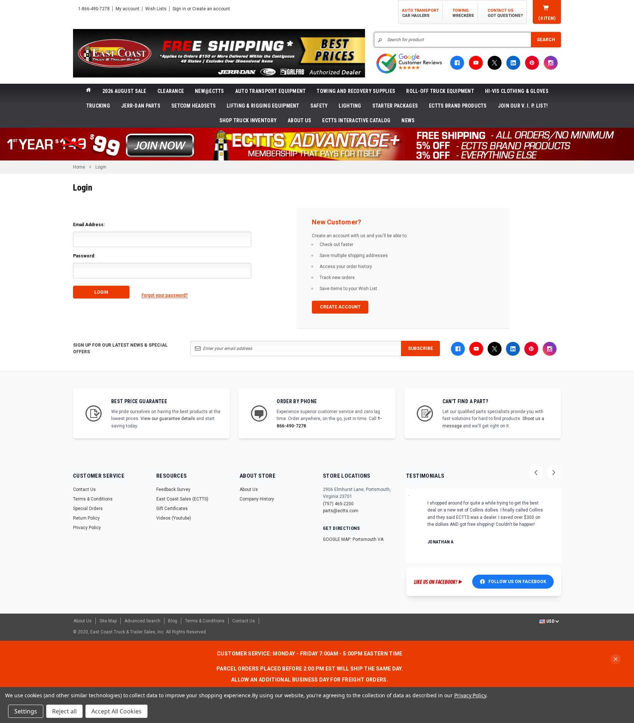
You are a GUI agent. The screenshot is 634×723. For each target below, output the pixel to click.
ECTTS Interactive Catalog (356, 120)
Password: (84, 256)
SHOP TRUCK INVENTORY (248, 120)
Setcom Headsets (193, 106)
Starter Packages (395, 106)
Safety (319, 106)
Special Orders (88, 508)
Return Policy (86, 518)
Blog (172, 620)
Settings (25, 711)
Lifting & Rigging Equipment (263, 106)
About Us (299, 120)
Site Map (108, 620)
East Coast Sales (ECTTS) (182, 499)
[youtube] (476, 63)
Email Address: (89, 224)
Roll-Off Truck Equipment (440, 91)
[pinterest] (532, 63)
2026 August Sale (124, 91)
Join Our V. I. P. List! (523, 106)
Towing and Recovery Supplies (356, 91)
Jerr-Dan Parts (140, 106)
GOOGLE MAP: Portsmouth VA (353, 539)
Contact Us (84, 489)
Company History (257, 499)
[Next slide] (553, 472)
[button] (317, 144)
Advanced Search (142, 620)
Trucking (98, 106)
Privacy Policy (87, 527)
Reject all (64, 711)
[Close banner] (616, 659)
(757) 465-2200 (338, 503)
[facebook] (457, 63)
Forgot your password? (165, 295)
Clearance (170, 91)
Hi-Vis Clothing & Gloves (517, 91)
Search (546, 39)
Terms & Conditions (93, 499)
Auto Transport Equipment (270, 91)
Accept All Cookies (116, 711)
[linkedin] (513, 63)
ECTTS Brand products (458, 106)
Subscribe (420, 348)
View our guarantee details (168, 418)
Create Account (340, 307)
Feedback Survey (173, 489)
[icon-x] (495, 63)
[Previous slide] (536, 472)
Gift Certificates (172, 508)
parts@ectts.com (340, 510)
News (408, 120)
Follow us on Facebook (517, 581)
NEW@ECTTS (209, 91)
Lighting (350, 106)
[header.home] (88, 91)
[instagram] (551, 63)
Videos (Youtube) (173, 518)
